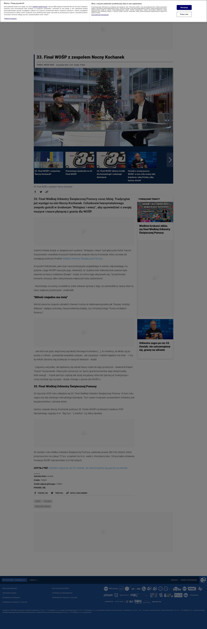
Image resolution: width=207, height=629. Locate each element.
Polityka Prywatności (10, 18)
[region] (103, 11)
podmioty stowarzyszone (40, 6)
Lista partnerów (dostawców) (100, 14)
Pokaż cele (184, 14)
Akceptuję (184, 7)
